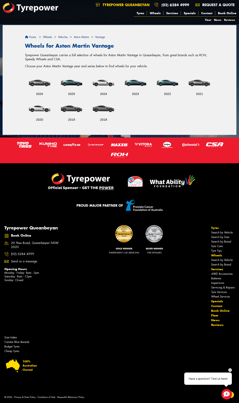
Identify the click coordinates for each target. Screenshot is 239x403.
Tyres (140, 13)
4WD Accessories (222, 274)
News (217, 20)
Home (32, 37)
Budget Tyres (11, 346)
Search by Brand (221, 241)
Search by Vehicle (222, 232)
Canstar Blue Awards (16, 342)
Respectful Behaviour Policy (70, 397)
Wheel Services (220, 296)
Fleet (208, 20)
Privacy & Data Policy (25, 397)
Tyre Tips (216, 251)
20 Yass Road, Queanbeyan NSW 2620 (35, 245)
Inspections (217, 283)
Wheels (155, 13)
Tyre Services (219, 292)
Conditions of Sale (46, 397)
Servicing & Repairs (223, 287)
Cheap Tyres (11, 351)
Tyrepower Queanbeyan (125, 5)
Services (172, 13)
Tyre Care (217, 246)
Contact (206, 13)
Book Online (227, 13)
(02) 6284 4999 (175, 5)
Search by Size (220, 237)
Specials (190, 13)
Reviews (229, 20)
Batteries (216, 278)
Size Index (10, 337)
